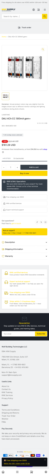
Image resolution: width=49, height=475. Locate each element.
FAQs (4, 422)
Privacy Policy (7, 398)
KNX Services (7, 395)
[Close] (45, 459)
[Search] (44, 16)
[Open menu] (44, 9)
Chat (14, 233)
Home (4, 37)
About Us (5, 386)
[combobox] (24, 16)
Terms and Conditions (10, 410)
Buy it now (24, 173)
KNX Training (7, 392)
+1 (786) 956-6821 (29, 233)
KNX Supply (28, 452)
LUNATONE (6, 115)
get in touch (16, 223)
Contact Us (6, 389)
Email (19, 233)
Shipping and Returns (10, 413)
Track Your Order (8, 416)
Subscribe (41, 334)
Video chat (7, 233)
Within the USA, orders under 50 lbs (17, 463)
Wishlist (5, 419)
